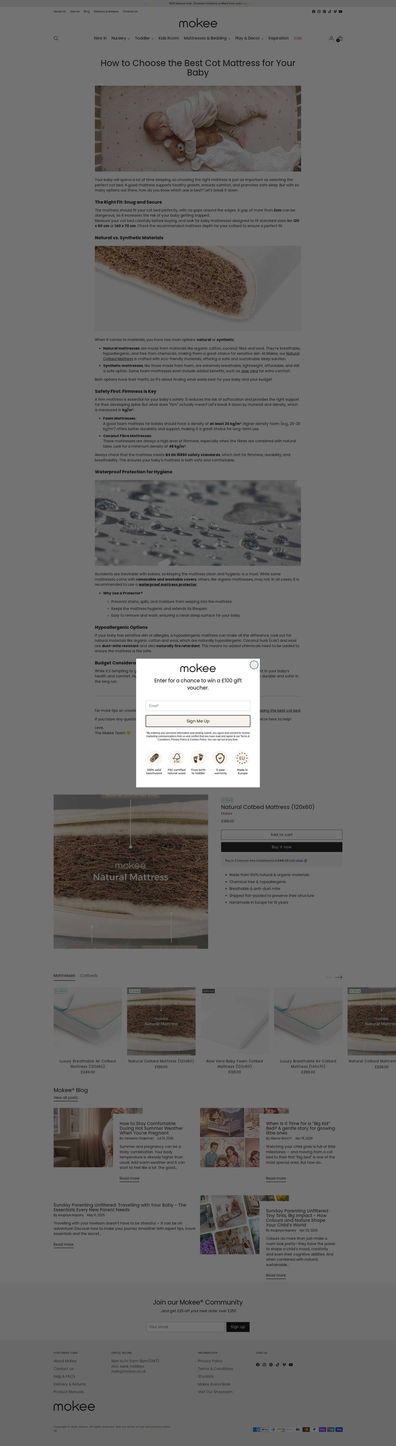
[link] (198, 668)
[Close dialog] (254, 665)
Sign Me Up (198, 721)
